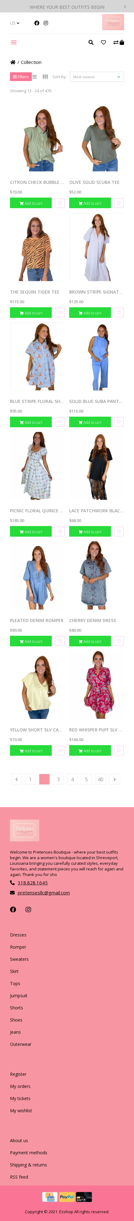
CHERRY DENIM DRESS (92, 620)
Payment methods (28, 1153)
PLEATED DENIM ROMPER (37, 620)
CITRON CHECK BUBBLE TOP (40, 182)
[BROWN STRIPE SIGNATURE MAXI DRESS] (96, 247)
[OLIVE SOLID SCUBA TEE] (96, 137)
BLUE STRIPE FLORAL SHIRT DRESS (46, 401)
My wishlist (21, 1110)
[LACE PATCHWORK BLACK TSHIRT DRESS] (96, 466)
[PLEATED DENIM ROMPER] (37, 575)
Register (18, 1074)
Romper (18, 947)
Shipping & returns (28, 1165)
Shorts (16, 1008)
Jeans (15, 1032)
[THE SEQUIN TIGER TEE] (37, 247)
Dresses (18, 935)
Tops (15, 983)
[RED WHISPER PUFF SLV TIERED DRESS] (96, 685)
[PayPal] (67, 1200)
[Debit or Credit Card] (84, 1200)
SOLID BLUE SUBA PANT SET (98, 401)
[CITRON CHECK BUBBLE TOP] (37, 137)
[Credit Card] (50, 1200)
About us (19, 1140)
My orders (20, 1086)
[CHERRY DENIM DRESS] (96, 575)
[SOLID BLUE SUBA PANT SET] (96, 356)
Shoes (16, 1020)
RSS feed (19, 1177)
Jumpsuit (18, 995)
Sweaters (19, 959)
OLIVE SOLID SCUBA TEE (94, 182)
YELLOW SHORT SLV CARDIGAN (42, 730)
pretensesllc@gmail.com (44, 892)
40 (100, 779)
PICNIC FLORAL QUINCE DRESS (41, 511)
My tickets (20, 1098)
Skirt (14, 971)
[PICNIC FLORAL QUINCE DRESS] (37, 466)
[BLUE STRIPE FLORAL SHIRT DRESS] (37, 356)
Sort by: (59, 76)
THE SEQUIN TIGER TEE (35, 292)
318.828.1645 (33, 882)
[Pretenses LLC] (113, 28)
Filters (23, 76)
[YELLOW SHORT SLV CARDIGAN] (37, 685)
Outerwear (20, 1044)
